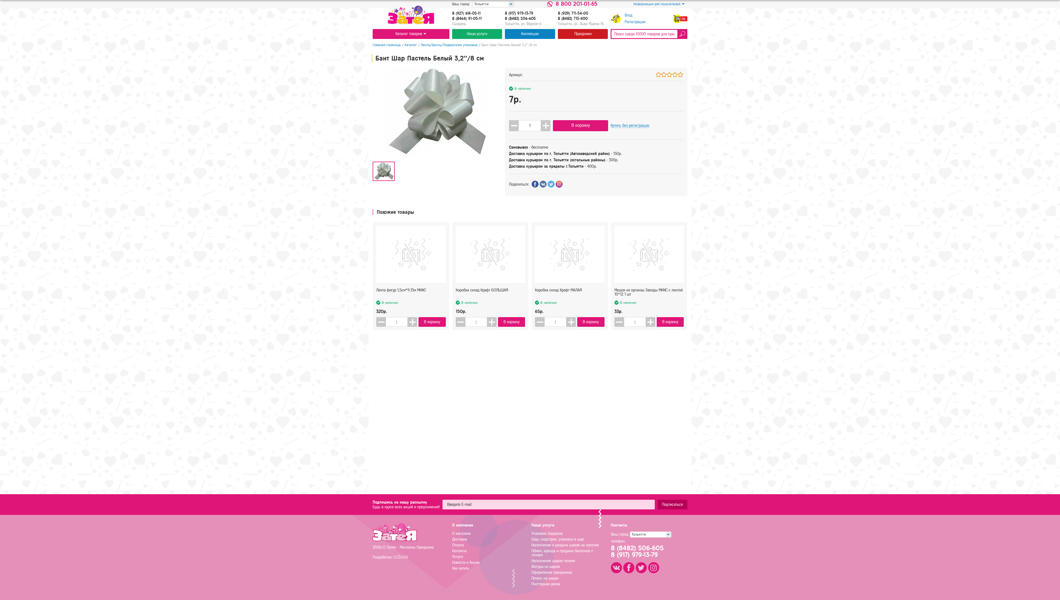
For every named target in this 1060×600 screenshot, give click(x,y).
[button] (545, 125)
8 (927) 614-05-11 (466, 13)
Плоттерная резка (545, 584)
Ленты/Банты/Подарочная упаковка (449, 45)
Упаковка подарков (547, 533)
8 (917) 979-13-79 (519, 13)
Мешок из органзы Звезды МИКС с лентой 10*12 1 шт (648, 292)
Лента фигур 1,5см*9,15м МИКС (401, 290)
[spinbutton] (529, 125)
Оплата (458, 545)
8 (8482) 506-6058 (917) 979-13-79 (637, 551)
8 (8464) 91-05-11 (467, 19)
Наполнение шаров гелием (553, 561)
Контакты (459, 551)
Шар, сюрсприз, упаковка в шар (557, 539)
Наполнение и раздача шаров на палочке (565, 545)
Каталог (411, 45)
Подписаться (672, 504)
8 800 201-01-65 (576, 4)
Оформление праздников (551, 572)
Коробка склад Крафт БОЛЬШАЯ (482, 290)
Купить (630, 125)
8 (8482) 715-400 (573, 19)
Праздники (583, 34)
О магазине (461, 533)
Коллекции (530, 34)
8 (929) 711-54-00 (573, 13)
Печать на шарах (545, 578)
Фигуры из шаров (545, 567)
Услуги (457, 557)
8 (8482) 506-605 (520, 19)
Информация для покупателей (657, 4)
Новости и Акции (465, 562)
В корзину (580, 125)
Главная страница (387, 45)
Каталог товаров (409, 34)
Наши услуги (477, 34)
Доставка (459, 539)
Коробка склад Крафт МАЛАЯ (558, 290)
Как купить (460, 568)
